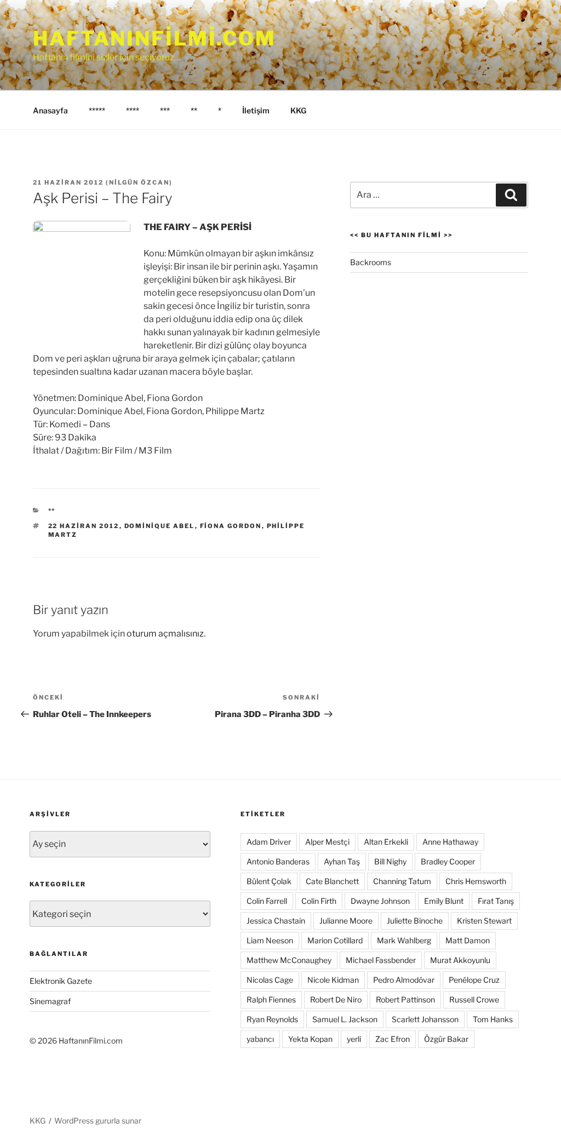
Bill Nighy (390, 861)
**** (132, 110)
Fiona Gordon (231, 526)
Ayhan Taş (342, 861)
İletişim (256, 110)
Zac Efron (392, 1039)
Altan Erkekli (386, 841)
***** (97, 110)
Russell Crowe (474, 999)
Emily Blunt (443, 901)
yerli (354, 1039)
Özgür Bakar (446, 1039)
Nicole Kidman (333, 979)
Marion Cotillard (335, 940)
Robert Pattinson (405, 999)
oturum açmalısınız (165, 633)
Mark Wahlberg (404, 940)
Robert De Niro (336, 999)
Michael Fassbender (381, 960)
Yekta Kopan (310, 1039)
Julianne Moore (346, 920)
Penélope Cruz (474, 979)
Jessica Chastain (276, 920)
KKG (298, 110)
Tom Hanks (493, 1019)
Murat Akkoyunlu (460, 960)
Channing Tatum (402, 881)
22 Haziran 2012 (83, 526)
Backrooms (370, 262)
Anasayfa (50, 110)
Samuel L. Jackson (344, 1019)
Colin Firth (318, 901)
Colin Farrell (267, 901)
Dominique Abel (159, 526)
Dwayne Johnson (380, 901)
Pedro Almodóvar (403, 979)
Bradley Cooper (448, 861)
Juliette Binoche (415, 920)
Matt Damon (467, 940)
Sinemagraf (50, 1001)
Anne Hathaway (450, 841)
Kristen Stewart (484, 920)
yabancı (260, 1039)
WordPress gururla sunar (97, 1120)
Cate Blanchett (332, 881)
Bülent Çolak (269, 881)
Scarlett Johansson (425, 1019)
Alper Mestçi (327, 841)
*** (165, 110)
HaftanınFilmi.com (154, 38)
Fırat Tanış (496, 901)
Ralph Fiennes (271, 999)
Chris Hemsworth (475, 881)
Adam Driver (269, 841)
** (194, 110)
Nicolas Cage (270, 979)
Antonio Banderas (278, 861)
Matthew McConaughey (289, 960)
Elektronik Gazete (61, 980)
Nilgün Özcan (139, 182)
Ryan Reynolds (272, 1019)
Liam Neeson (270, 940)
